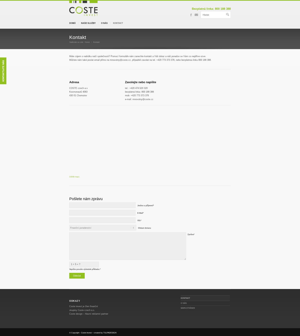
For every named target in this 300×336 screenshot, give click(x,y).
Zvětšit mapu (74, 177)
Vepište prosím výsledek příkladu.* (85, 269)
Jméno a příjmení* (145, 205)
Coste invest (86, 333)
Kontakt (118, 23)
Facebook (191, 14)
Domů (72, 23)
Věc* (139, 220)
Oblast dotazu (144, 228)
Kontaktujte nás (3, 71)
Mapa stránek (188, 308)
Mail (196, 14)
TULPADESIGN (109, 333)
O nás (104, 23)
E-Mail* (140, 213)
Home (87, 42)
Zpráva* (191, 234)
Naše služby (88, 23)
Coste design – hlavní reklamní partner (88, 314)
